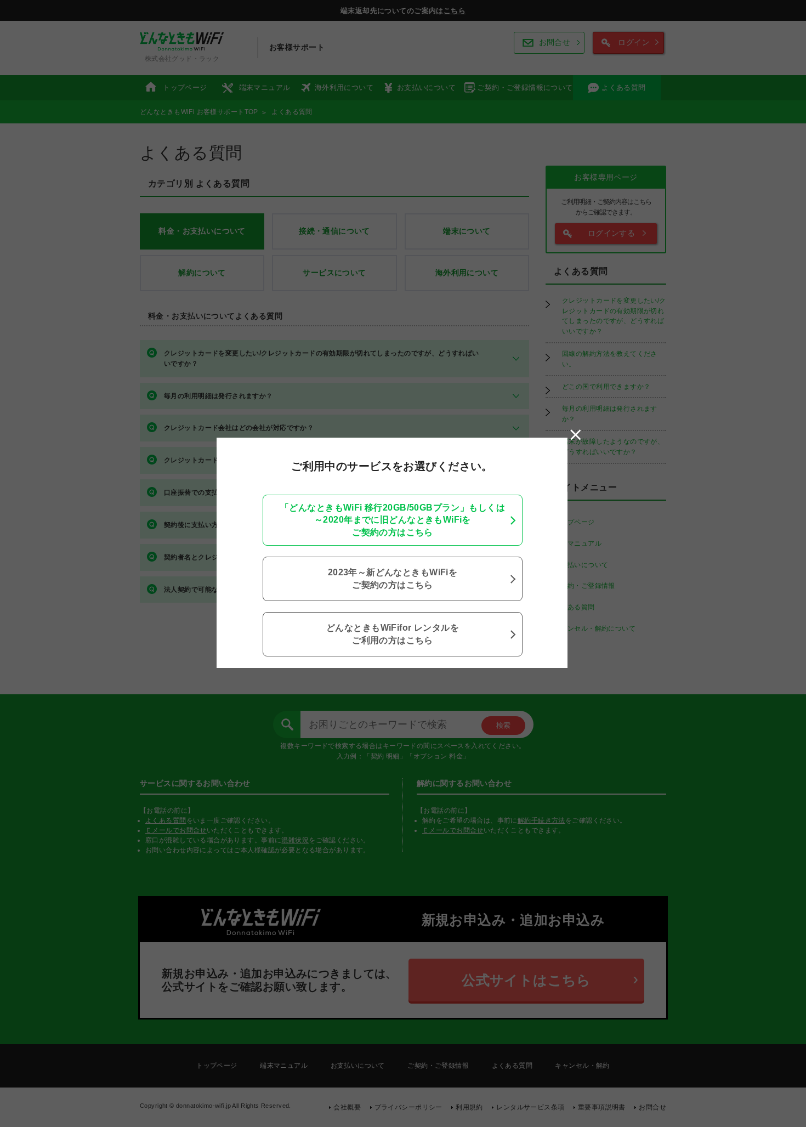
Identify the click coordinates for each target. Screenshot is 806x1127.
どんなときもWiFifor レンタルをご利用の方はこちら (392, 633)
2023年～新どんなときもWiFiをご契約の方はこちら (393, 578)
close (575, 434)
